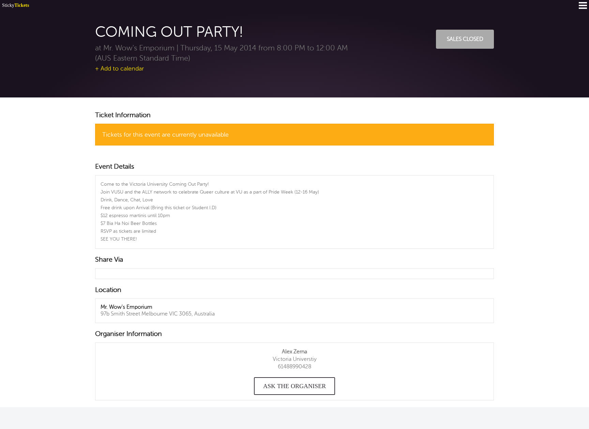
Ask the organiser (294, 386)
